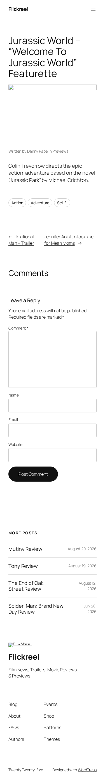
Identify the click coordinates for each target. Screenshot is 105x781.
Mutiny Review (25, 549)
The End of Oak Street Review (25, 586)
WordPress (87, 769)
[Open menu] (93, 9)
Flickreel (18, 9)
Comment (18, 328)
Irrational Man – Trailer (21, 240)
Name (13, 395)
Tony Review (23, 566)
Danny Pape (37, 151)
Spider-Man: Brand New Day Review (36, 608)
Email (13, 419)
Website (15, 444)
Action (17, 202)
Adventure (40, 202)
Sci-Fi (62, 202)
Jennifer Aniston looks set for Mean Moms (69, 240)
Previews (60, 151)
